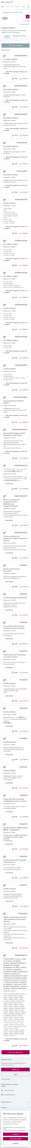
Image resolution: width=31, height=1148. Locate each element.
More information (5, 1079)
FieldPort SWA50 (18, 12)
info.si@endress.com (9, 1094)
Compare (27, 20)
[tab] (7, 36)
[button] (15, 1069)
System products (7, 12)
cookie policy (22, 1130)
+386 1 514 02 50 (9, 1090)
